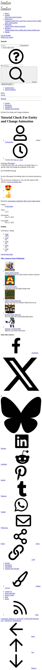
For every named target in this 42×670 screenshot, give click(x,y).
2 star (6, 245)
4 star (6, 238)
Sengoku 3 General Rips (13, 329)
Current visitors (10, 30)
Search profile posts (33, 30)
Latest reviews (9, 26)
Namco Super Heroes (12, 273)
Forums (7, 15)
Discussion (11, 163)
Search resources (20, 26)
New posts (8, 17)
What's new (8, 19)
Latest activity (13, 23)
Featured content (10, 21)
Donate (7, 32)
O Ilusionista (9, 142)
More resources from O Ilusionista (12, 258)
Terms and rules (10, 593)
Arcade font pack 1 (11, 287)
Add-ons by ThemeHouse (12, 620)
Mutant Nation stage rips (13, 301)
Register (3, 99)
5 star (6, 234)
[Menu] (1, 6)
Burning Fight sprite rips (13, 315)
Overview (4, 163)
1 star (6, 249)
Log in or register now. (14, 182)
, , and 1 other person (24, 201)
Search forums (16, 17)
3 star (6, 241)
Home (7, 13)
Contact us (8, 591)
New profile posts (21, 30)
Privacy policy (9, 595)
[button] (16, 63)
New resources (28, 21)
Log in (3, 95)
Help (6, 597)
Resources (8, 24)
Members (8, 28)
